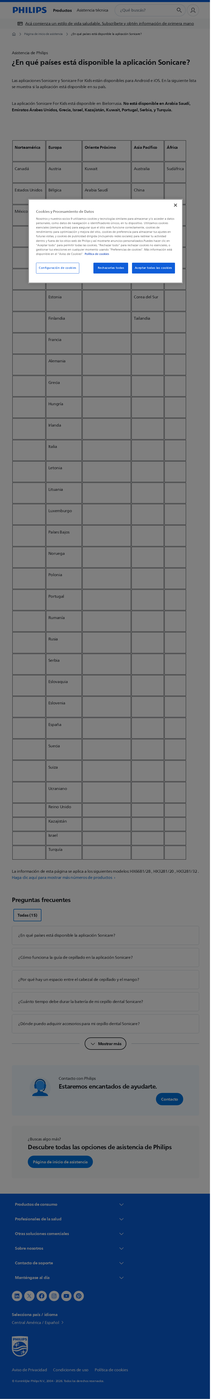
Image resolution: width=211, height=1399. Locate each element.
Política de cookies (95, 253)
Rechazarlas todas (109, 267)
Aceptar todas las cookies (151, 267)
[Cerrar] (173, 205)
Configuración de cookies (56, 267)
